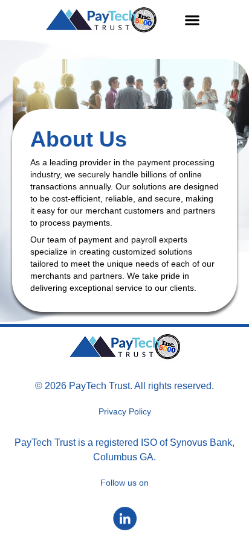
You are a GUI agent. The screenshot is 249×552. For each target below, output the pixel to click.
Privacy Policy (125, 411)
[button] (192, 20)
